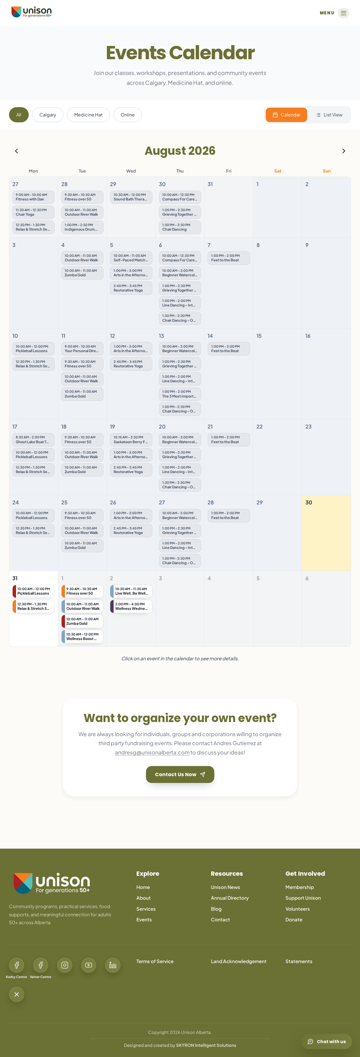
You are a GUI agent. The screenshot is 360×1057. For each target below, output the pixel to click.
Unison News (225, 887)
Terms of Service (155, 961)
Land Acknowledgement (239, 961)
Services (146, 909)
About (143, 898)
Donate (293, 920)
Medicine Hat (88, 115)
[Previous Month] (16, 151)
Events (144, 920)
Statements (298, 961)
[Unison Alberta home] (65, 883)
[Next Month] (343, 151)
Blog (216, 909)
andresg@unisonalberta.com (152, 752)
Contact (220, 920)
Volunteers (297, 909)
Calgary (47, 115)
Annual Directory (230, 898)
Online (128, 115)
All (18, 115)
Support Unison (303, 898)
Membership (299, 887)
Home (143, 887)
